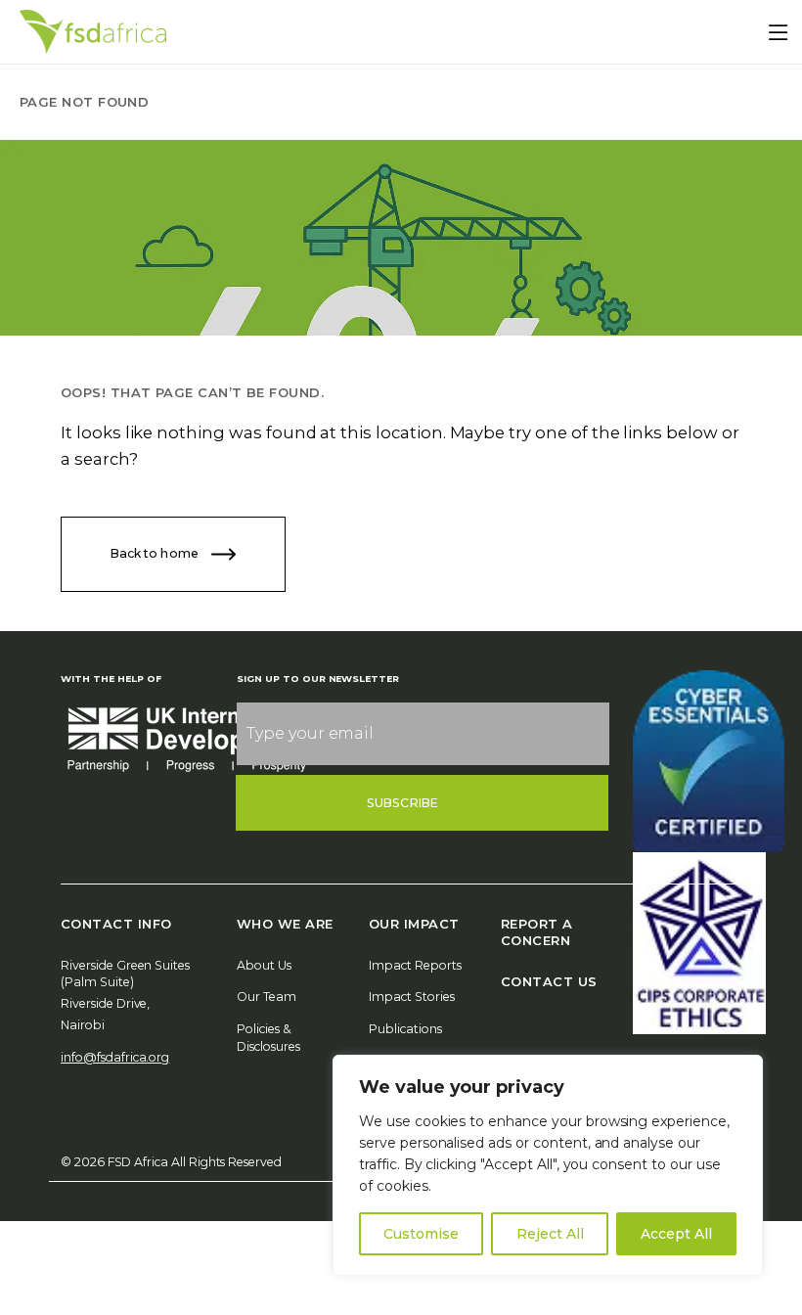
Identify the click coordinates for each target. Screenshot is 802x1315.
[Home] (93, 32)
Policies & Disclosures (268, 1037)
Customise (421, 1234)
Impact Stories (412, 996)
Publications (405, 1028)
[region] (548, 1165)
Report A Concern (537, 932)
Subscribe (402, 802)
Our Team (266, 996)
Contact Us (549, 981)
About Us (264, 965)
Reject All (550, 1234)
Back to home (156, 553)
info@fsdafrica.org (115, 1057)
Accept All (676, 1234)
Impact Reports (415, 965)
